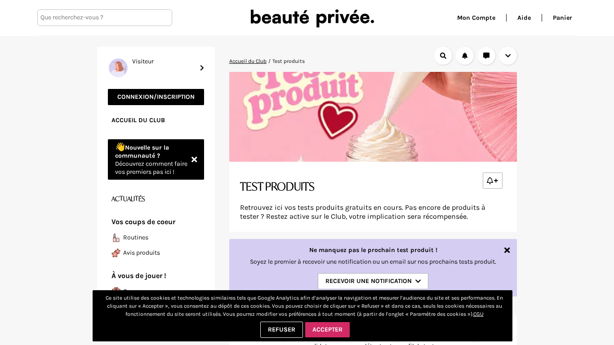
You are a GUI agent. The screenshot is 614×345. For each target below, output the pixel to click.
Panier (562, 18)
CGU (478, 314)
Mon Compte (476, 18)
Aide (524, 18)
